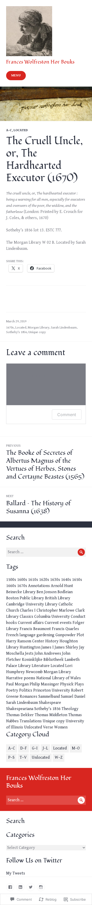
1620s (44, 579)
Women (60, 727)
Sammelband (49, 696)
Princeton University (51, 690)
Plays (79, 684)
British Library (57, 598)
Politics (25, 690)
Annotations (39, 585)
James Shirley (66, 647)
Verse (48, 727)
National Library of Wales (58, 678)
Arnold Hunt (62, 585)
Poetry (12, 690)
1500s (11, 579)
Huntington (30, 647)
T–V (23, 757)
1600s (22, 579)
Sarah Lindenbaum (64, 328)
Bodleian (65, 592)
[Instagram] (41, 887)
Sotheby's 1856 (16, 332)
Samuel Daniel (73, 696)
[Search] (81, 552)
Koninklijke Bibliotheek (43, 659)
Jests (29, 653)
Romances (28, 696)
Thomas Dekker (20, 715)
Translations (31, 721)
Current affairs (31, 622)
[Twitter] (31, 887)
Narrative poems (20, 678)
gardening (45, 635)
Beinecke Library (21, 592)
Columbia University (52, 616)
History (52, 641)
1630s (55, 579)
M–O (76, 748)
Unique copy (37, 332)
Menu (16, 75)
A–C (9, 130)
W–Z (58, 757)
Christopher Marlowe (55, 610)
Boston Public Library (25, 598)
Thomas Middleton (51, 715)
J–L (45, 748)
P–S (11, 757)
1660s (11, 585)
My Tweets (15, 873)
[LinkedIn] (20, 887)
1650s (77, 579)
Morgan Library (38, 328)
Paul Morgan (17, 684)
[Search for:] (46, 552)
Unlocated (33, 727)
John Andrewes (47, 653)
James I (47, 647)
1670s (10, 328)
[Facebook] (10, 887)
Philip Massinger (44, 684)
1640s (66, 579)
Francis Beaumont (35, 628)
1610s (33, 579)
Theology (70, 708)
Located (21, 130)
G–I (35, 748)
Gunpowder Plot (69, 635)
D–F (23, 748)
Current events (58, 622)
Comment (66, 414)
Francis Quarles (65, 628)
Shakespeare (50, 702)
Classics (26, 616)
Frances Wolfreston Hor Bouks (40, 62)
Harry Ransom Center (25, 641)
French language (21, 635)
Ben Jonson (46, 592)
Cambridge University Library (31, 604)
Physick (67, 684)
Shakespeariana (19, 708)
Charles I (28, 610)
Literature (41, 665)
